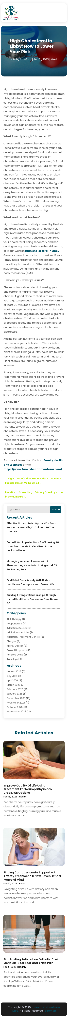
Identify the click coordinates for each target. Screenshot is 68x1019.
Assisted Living (15, 654)
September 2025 (16, 711)
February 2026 (15, 689)
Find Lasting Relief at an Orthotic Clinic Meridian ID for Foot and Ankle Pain (31, 961)
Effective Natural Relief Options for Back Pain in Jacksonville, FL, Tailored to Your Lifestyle (31, 527)
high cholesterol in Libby (42, 251)
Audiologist (13, 659)
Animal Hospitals (16, 650)
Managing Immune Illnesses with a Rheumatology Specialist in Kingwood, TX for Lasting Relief (32, 565)
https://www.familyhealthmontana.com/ (32, 469)
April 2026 (12, 680)
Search (56, 509)
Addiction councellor (19, 628)
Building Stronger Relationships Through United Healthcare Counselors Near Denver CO (33, 599)
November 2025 (16, 702)
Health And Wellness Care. (36, 1009)
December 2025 (16, 698)
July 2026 (12, 676)
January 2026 (14, 693)
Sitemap (50, 1011)
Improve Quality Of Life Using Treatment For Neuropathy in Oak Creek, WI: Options (27, 789)
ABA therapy (14, 619)
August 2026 (14, 671)
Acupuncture (14, 623)
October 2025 (15, 707)
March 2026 (13, 685)
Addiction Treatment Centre (23, 636)
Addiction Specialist (18, 632)
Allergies (11, 641)
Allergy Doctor (15, 645)
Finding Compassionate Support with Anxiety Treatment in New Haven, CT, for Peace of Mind (32, 876)
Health (55, 59)
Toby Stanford (22, 59)
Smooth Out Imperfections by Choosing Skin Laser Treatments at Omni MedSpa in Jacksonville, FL (33, 546)
